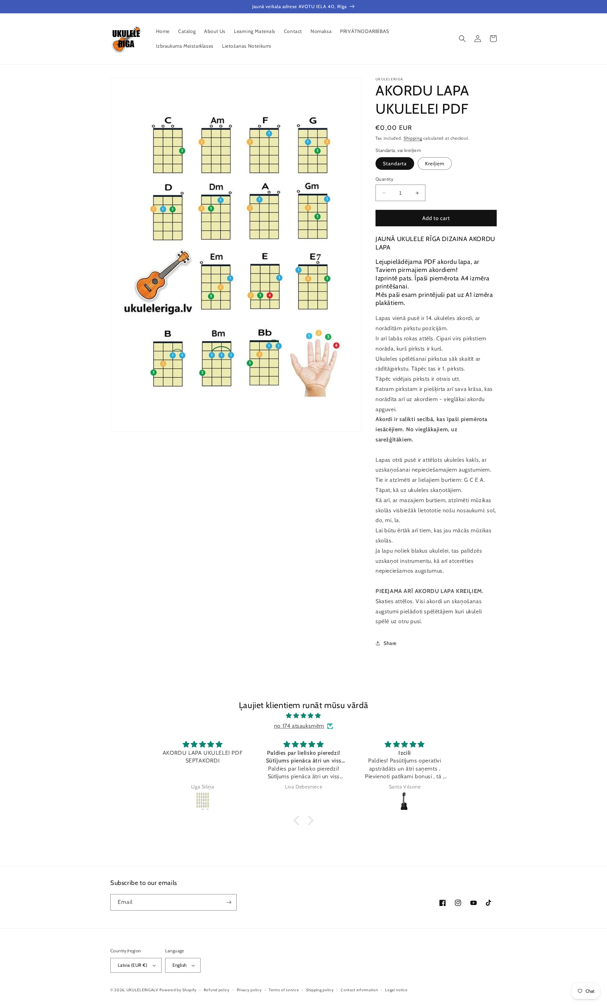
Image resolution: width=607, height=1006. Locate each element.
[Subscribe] (228, 902)
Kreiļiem (434, 163)
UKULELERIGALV (142, 989)
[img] (303, 716)
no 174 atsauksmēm (299, 725)
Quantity (384, 179)
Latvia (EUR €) (133, 965)
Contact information (359, 989)
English (179, 965)
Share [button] (390, 643)
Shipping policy (320, 989)
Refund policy (217, 989)
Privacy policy (249, 989)
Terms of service (284, 989)
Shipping (413, 138)
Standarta (395, 163)
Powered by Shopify (178, 989)
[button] (462, 38)
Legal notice (396, 989)
